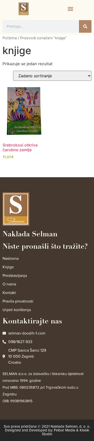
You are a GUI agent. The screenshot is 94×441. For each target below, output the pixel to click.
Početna (10, 38)
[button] (70, 8)
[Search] (85, 26)
